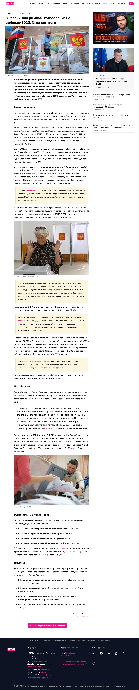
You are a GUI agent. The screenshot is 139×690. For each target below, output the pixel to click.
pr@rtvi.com (45, 672)
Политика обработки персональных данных (94, 640)
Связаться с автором (80, 616)
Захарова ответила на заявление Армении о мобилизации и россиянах (111, 96)
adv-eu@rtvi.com (47, 675)
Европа (48, 3)
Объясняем (67, 3)
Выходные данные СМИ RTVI (39, 640)
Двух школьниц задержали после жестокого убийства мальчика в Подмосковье (111, 126)
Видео (85, 3)
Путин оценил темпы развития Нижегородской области (112, 116)
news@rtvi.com (47, 669)
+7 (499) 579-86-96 (39, 661)
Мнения (77, 3)
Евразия (56, 3)
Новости (34, 3)
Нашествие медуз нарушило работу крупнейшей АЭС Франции (108, 106)
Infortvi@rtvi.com (34, 667)
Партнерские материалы (38, 678)
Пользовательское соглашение (63, 640)
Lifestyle (107, 3)
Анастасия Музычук (80, 614)
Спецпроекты (119, 3)
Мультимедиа (95, 3)
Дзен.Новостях (71, 653)
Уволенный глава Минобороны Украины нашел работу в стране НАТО (111, 81)
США (41, 3)
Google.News (67, 656)
